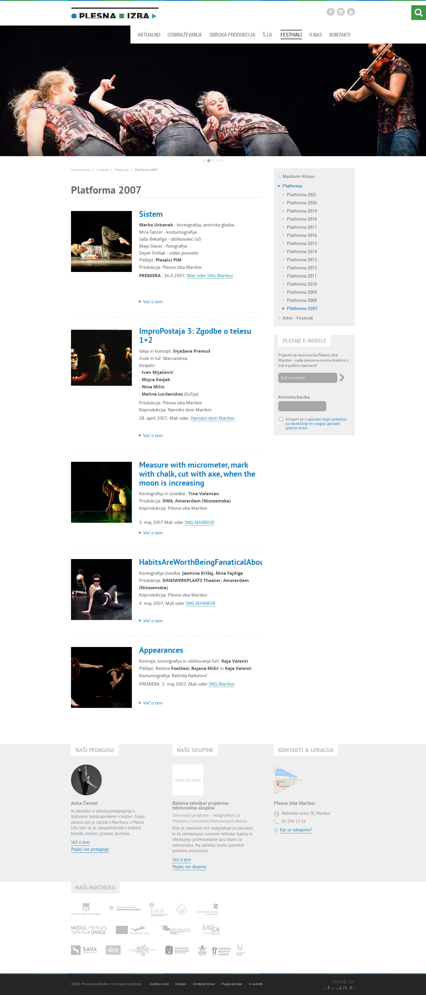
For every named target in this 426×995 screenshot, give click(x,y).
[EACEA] (211, 929)
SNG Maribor (222, 684)
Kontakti (340, 34)
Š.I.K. (268, 34)
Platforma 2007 (146, 170)
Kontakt (180, 984)
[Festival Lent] (142, 950)
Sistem (151, 214)
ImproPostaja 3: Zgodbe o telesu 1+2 (195, 335)
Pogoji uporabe (231, 984)
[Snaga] (113, 950)
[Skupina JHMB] (221, 950)
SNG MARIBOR (199, 522)
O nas (315, 34)
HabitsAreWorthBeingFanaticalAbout (203, 562)
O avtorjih (256, 984)
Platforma (121, 170)
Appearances (161, 650)
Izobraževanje (185, 34)
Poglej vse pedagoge (90, 849)
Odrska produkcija (232, 34)
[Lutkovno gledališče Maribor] (177, 950)
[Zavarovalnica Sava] (84, 950)
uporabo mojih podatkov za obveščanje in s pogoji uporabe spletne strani (315, 423)
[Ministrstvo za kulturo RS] (125, 909)
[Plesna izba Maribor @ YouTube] (351, 12)
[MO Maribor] (86, 909)
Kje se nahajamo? (296, 830)
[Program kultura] (133, 929)
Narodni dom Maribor (213, 418)
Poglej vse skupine (189, 867)
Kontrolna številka (294, 397)
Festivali (291, 34)
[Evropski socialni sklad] (176, 929)
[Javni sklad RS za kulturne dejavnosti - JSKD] (158, 909)
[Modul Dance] (89, 929)
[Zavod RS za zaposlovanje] (207, 909)
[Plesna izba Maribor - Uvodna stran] (115, 12)
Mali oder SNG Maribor (210, 275)
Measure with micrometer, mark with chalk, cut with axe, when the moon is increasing (197, 473)
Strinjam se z (315, 423)
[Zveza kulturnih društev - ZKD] (181, 909)
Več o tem (80, 843)
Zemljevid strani (204, 984)
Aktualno (149, 34)
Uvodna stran (80, 170)
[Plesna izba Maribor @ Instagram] (341, 12)
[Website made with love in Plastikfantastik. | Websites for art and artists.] (339, 984)
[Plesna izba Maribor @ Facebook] (331, 12)
